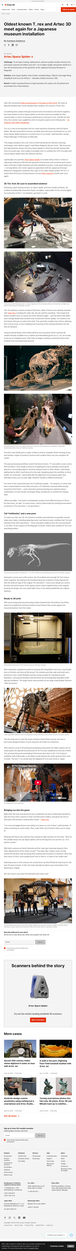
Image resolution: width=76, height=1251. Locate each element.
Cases (13, 9)
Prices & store (8, 1172)
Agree (70, 1246)
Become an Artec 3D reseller (66, 1169)
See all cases (10, 1116)
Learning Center (22, 9)
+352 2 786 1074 (9, 1195)
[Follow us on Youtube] (24, 1218)
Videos (30, 9)
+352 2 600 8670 (9, 1193)
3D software (8, 1167)
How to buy (50, 1161)
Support (49, 1158)
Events (36, 9)
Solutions (7, 1170)
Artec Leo (45, 819)
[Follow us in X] (14, 1218)
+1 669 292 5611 (33, 1191)
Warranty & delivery (50, 1164)
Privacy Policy (29, 1225)
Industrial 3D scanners (8, 1163)
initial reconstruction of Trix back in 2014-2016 (38, 103)
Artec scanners (48, 173)
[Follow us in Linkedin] (19, 1218)
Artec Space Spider (17, 56)
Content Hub (6, 9)
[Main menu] (2, 4)
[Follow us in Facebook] (5, 1218)
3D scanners (8, 1156)
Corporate (64, 1156)
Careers (63, 1163)
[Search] (62, 4)
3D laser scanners (7, 1159)
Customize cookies (57, 1246)
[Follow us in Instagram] (10, 1218)
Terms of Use (8, 1225)
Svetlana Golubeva (16, 41)
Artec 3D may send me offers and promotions (17, 949)
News (63, 1158)
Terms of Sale (18, 1225)
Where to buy (8, 1175)
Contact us (64, 1166)
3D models (21, 1161)
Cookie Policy (40, 1225)
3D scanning (36, 1156)
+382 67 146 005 (33, 1207)
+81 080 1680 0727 (10, 1209)
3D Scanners (8, 53)
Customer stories (23, 1158)
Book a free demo (38, 1020)
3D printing (35, 1158)
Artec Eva (11, 313)
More (42, 9)
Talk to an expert (68, 9)
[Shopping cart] (67, 4)
